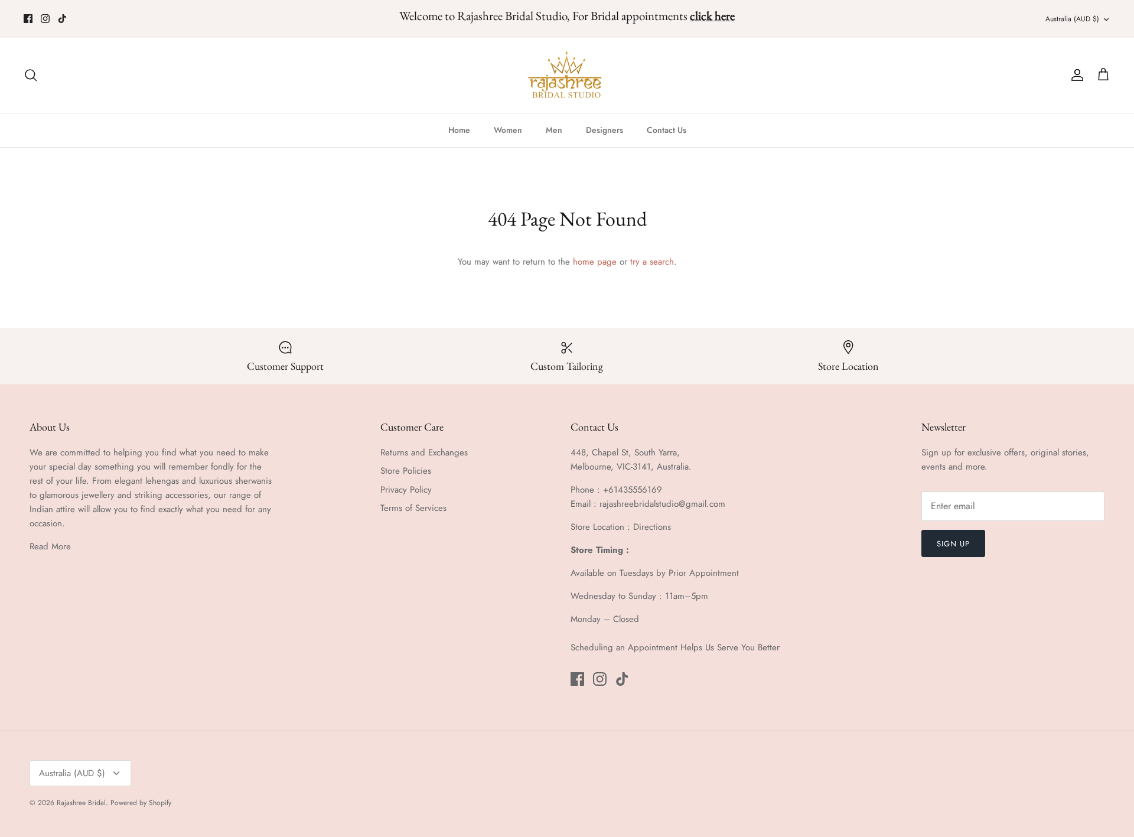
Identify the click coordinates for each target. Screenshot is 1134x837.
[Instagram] (45, 18)
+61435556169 (632, 489)
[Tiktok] (62, 18)
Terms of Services (413, 507)
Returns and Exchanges (424, 452)
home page (595, 261)
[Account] (1074, 75)
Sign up (953, 543)
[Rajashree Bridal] (567, 75)
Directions (652, 526)
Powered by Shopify (140, 802)
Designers (604, 130)
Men (554, 130)
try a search (652, 261)
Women (508, 130)
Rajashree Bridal (81, 802)
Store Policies (405, 470)
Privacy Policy (406, 489)
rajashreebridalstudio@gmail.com (662, 503)
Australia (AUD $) (1072, 19)
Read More (50, 546)
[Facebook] (28, 18)
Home (459, 130)
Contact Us (666, 130)
